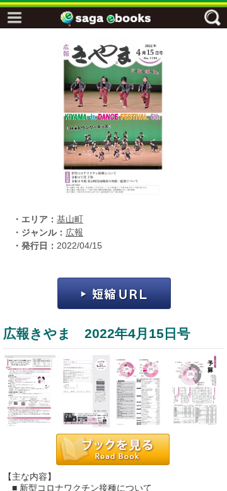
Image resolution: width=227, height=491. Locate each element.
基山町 (70, 219)
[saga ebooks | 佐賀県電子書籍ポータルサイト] (116, 18)
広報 (74, 232)
